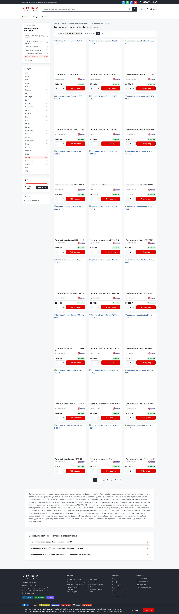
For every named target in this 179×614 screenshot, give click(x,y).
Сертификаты (116, 582)
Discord (56, 605)
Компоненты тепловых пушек (95, 585)
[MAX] (131, 2)
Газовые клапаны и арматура (77, 582)
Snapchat (46, 605)
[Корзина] (146, 9)
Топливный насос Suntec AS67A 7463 (103, 129)
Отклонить (135, 610)
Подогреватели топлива (36, 53)
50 (103, 33)
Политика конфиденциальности (119, 595)
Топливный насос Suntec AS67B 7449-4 (69, 293)
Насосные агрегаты (36, 47)
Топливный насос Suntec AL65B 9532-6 (104, 74)
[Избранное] (142, 9)
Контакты (115, 591)
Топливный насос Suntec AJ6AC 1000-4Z (139, 186)
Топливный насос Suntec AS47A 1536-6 (69, 74)
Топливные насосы (36, 57)
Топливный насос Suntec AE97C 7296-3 (69, 185)
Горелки (91, 592)
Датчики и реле (72, 592)
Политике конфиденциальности (114, 611)
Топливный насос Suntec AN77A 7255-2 (104, 240)
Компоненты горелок (95, 589)
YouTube (67, 605)
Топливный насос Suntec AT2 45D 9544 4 (104, 294)
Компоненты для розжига (75, 584)
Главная (56, 23)
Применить (42, 188)
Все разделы (30, 25)
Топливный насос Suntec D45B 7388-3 (139, 348)
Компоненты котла (94, 582)
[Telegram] (123, 2)
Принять (148, 610)
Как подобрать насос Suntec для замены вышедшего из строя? (57, 548)
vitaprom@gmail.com (29, 585)
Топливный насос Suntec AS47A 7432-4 (69, 459)
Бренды (35, 17)
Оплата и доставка (118, 585)
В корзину (76, 88)
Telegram (29, 597)
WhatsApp (41, 597)
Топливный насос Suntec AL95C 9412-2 (69, 129)
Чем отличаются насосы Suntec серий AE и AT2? (51, 542)
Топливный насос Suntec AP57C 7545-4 (140, 240)
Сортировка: (60, 33)
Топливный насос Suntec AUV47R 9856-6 (140, 130)
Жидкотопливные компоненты (31, 30)
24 (98, 33)
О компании (116, 579)
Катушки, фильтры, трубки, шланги (36, 37)
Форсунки (36, 60)
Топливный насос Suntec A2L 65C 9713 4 (140, 75)
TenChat (88, 605)
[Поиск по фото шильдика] (129, 9)
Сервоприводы (93, 579)
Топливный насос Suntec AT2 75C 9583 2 (140, 294)
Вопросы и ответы (118, 588)
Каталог (25, 17)
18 (115, 480)
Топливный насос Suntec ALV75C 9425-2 (140, 405)
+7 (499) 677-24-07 (148, 2)
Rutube (78, 605)
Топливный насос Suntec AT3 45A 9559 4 (69, 349)
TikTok (35, 605)
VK (27, 605)
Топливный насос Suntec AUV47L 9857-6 (104, 349)
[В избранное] (84, 42)
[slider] (25, 183)
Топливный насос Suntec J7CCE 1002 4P (140, 459)
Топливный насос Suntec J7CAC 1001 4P (104, 459)
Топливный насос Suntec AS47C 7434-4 (69, 404)
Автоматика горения (74, 579)
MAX (51, 597)
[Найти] (134, 9)
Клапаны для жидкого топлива (36, 42)
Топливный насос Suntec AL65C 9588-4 (69, 240)
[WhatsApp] (127, 2)
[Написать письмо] (135, 2)
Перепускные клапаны (36, 50)
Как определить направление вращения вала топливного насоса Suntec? (61, 554)
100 (108, 33)
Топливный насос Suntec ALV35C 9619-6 (105, 404)
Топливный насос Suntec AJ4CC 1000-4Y (104, 186)
